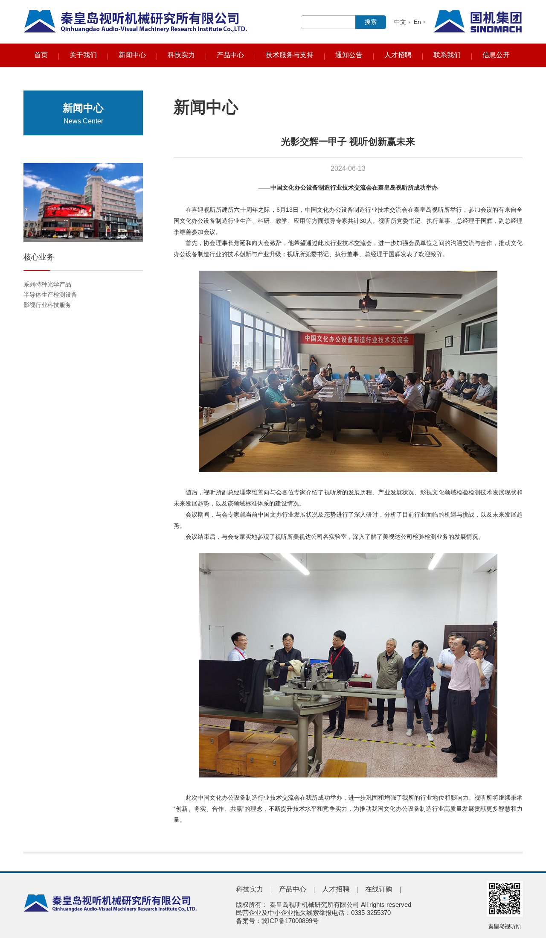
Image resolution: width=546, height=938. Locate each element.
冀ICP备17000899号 (290, 920)
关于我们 (83, 54)
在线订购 (378, 889)
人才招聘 (398, 54)
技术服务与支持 (290, 54)
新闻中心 (132, 54)
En (417, 21)
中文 (400, 21)
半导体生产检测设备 (50, 294)
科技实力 (181, 54)
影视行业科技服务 (47, 304)
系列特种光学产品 (47, 284)
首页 (41, 54)
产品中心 (230, 54)
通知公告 (349, 54)
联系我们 (447, 54)
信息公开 (496, 54)
